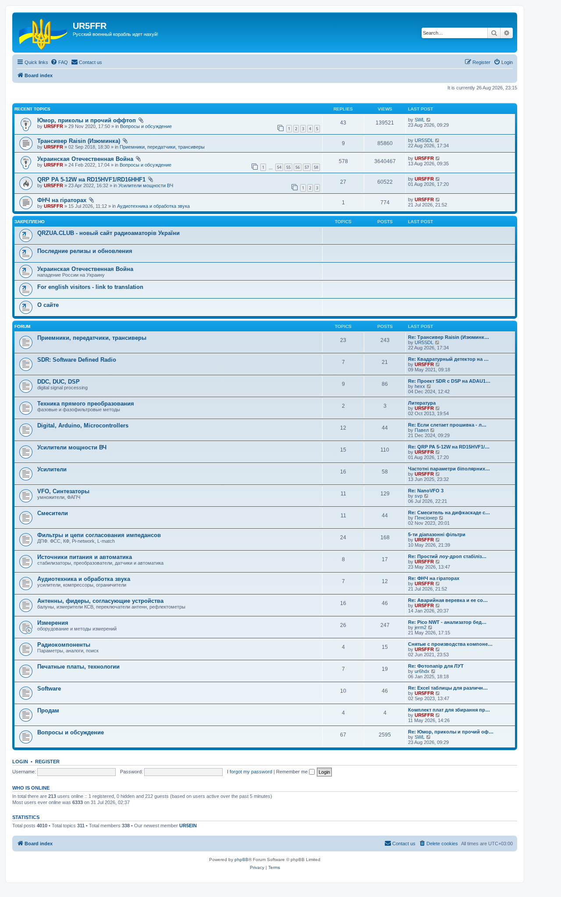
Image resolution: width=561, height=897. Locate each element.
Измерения (52, 622)
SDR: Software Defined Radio (76, 359)
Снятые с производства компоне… (450, 644)
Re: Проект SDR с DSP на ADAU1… (449, 381)
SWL (420, 119)
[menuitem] (59, 62)
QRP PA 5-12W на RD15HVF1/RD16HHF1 (91, 179)
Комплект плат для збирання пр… (449, 709)
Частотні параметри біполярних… (449, 468)
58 (316, 167)
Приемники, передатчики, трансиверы (162, 147)
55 (288, 167)
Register (47, 761)
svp (419, 495)
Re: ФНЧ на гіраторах (433, 578)
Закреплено (29, 221)
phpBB (241, 859)
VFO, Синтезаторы (63, 491)
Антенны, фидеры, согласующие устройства (100, 601)
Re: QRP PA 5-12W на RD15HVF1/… (449, 446)
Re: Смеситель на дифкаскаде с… (449, 512)
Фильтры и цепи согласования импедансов (99, 535)
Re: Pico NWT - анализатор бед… (447, 622)
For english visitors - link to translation (90, 287)
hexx (420, 386)
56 (297, 167)
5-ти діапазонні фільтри (436, 534)
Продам (48, 710)
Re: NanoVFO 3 (426, 490)
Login (20, 761)
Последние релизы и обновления (84, 251)
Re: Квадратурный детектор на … (448, 359)
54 (279, 167)
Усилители (52, 469)
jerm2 (420, 627)
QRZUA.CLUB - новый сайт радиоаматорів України (108, 233)
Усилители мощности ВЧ (145, 185)
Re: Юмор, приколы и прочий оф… (451, 731)
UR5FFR (53, 126)
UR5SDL (424, 140)
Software (49, 688)
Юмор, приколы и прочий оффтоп (86, 120)
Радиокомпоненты (63, 644)
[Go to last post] (429, 119)
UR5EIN (188, 825)
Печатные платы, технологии (78, 666)
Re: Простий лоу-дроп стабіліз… (447, 556)
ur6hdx (422, 671)
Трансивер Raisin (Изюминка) (78, 141)
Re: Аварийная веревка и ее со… (448, 600)
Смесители (52, 513)
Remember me (292, 771)
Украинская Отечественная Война (85, 159)
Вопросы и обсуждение (146, 126)
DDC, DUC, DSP (58, 381)
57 (307, 167)
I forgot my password (249, 771)
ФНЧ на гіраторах (61, 200)
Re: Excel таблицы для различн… (448, 688)
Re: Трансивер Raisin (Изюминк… (448, 337)
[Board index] (43, 32)
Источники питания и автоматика (84, 557)
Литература (422, 403)
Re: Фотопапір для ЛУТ (436, 666)
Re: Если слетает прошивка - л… (447, 424)
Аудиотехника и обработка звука (153, 206)
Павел (422, 430)
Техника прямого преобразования (85, 403)
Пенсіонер (426, 517)
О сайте (48, 305)
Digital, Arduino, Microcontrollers (82, 425)
